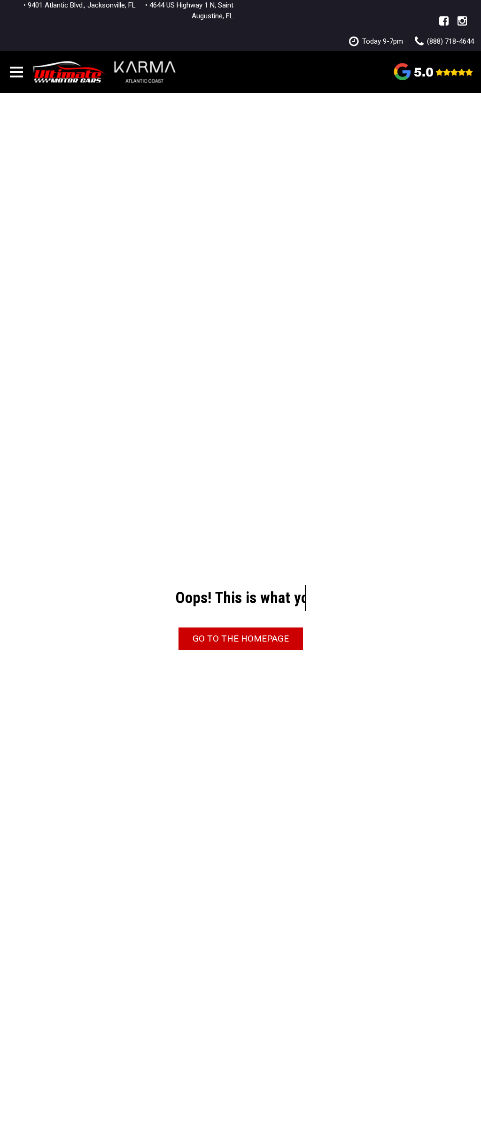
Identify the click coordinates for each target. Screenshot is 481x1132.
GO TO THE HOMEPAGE (241, 638)
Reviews (433, 71)
